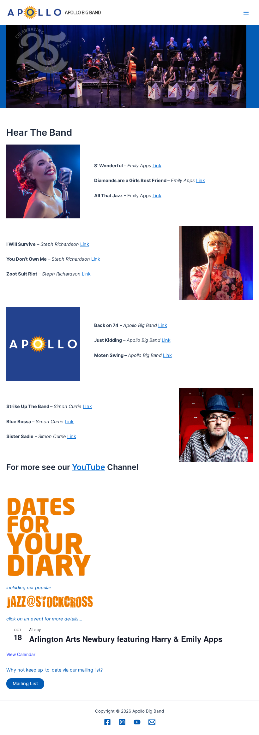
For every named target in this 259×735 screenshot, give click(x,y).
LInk (87, 406)
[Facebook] (107, 722)
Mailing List (25, 683)
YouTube (88, 467)
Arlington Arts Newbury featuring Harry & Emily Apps (125, 638)
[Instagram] (122, 722)
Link (157, 166)
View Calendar (20, 654)
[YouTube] (137, 722)
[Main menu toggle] (246, 12)
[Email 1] (151, 722)
